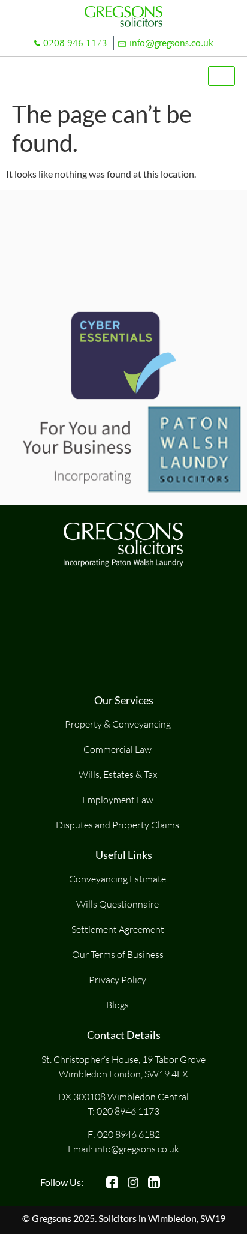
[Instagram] (133, 1182)
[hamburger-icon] (221, 76)
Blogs (117, 1005)
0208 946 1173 (75, 43)
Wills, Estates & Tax (118, 774)
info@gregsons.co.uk (171, 43)
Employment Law (117, 800)
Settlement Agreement (117, 929)
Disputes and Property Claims (117, 825)
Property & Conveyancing (118, 724)
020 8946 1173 (128, 1111)
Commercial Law (117, 749)
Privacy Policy (117, 980)
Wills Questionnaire (117, 904)
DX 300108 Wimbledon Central (123, 1097)
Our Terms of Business (118, 954)
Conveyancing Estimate (117, 879)
